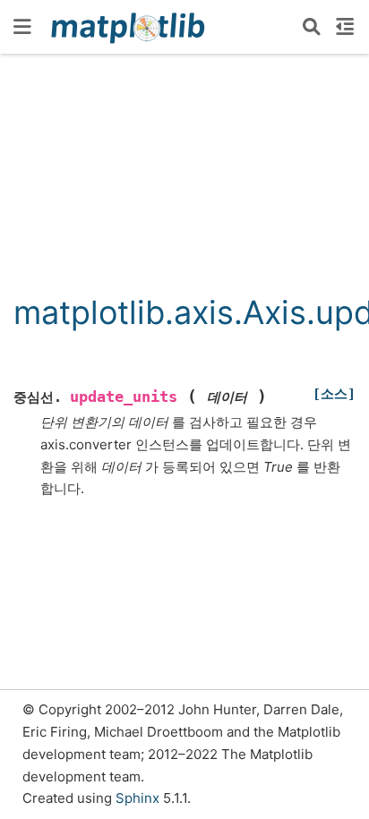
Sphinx (137, 797)
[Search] (312, 27)
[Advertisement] (184, 183)
